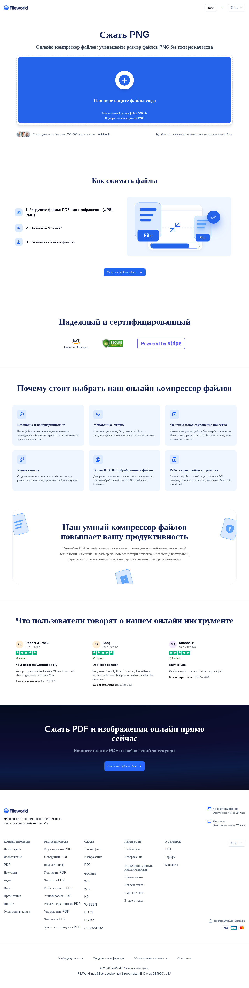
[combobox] (236, 7)
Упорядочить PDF (56, 911)
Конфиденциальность (70, 958)
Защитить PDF (54, 880)
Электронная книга (17, 911)
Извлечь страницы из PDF (62, 904)
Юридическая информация (108, 958)
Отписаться (184, 958)
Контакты (171, 865)
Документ (10, 872)
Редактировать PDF (57, 849)
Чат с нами (219, 821)
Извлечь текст (133, 885)
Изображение (13, 857)
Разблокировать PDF (58, 888)
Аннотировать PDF (57, 896)
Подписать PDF (55, 872)
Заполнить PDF (55, 919)
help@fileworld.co (225, 808)
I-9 (86, 897)
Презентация (12, 896)
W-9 (87, 881)
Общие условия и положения (151, 958)
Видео (8, 888)
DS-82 (89, 920)
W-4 (87, 889)
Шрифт (9, 904)
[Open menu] (222, 7)
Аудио (8, 880)
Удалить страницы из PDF (62, 927)
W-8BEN (90, 904)
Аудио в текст (133, 893)
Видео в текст (133, 900)
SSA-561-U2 (93, 928)
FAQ (168, 849)
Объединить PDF (56, 857)
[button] (124, 90)
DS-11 (88, 912)
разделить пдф (53, 865)
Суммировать (133, 877)
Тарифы (170, 857)
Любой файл (12, 849)
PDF (7, 865)
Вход (211, 7)
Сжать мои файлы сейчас (121, 272)
